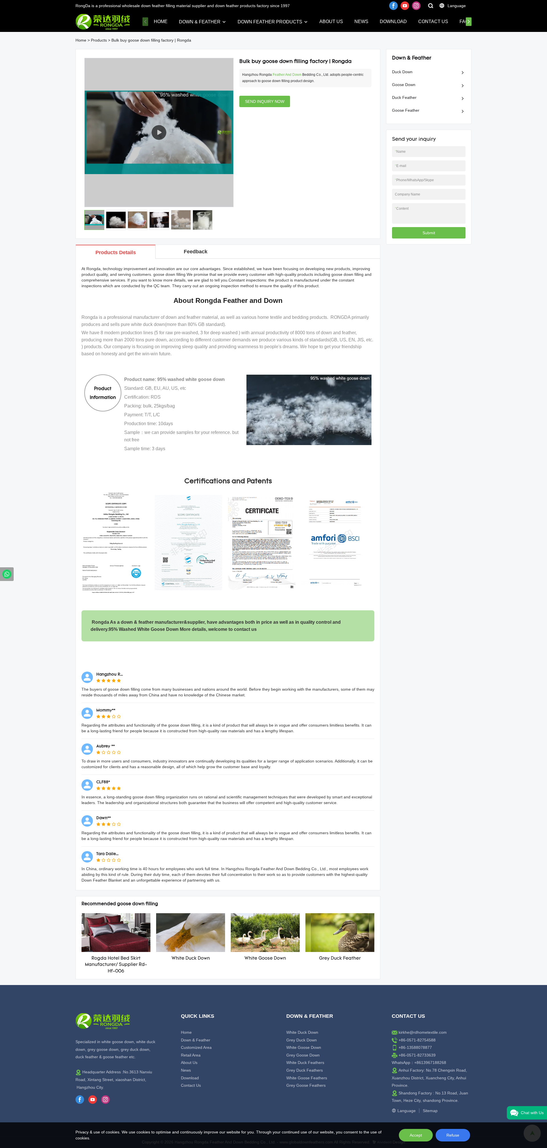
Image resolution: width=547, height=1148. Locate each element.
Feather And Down (287, 75)
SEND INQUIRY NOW (264, 101)
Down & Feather (200, 21)
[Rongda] (7, 574)
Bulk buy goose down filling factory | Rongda (151, 40)
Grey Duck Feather (340, 958)
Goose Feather (405, 110)
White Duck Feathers (305, 1062)
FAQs (466, 21)
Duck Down (402, 72)
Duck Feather (404, 97)
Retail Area (191, 1055)
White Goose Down (265, 958)
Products (99, 40)
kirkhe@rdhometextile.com (423, 1032)
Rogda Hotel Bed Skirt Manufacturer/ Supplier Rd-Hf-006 (116, 965)
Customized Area (196, 1047)
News (361, 21)
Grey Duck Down (301, 1040)
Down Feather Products (270, 21)
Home (161, 21)
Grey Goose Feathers (306, 1085)
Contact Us (433, 21)
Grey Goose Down (303, 1055)
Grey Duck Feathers (304, 1070)
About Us (331, 21)
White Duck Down (191, 958)
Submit (429, 233)
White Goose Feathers (306, 1078)
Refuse (452, 1135)
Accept (416, 1135)
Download (393, 21)
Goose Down (403, 84)
